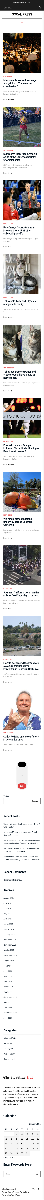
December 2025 (9, 940)
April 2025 (7, 981)
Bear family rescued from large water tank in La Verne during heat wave (21, 849)
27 (6, 1153)
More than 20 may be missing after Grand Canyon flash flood (20, 833)
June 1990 (7, 1018)
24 (27, 1148)
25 (32, 1148)
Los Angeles (7, 76)
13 (6, 1143)
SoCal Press (22, 14)
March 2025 (8, 987)
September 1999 (10, 1013)
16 (22, 1143)
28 (11, 1153)
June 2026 (7, 908)
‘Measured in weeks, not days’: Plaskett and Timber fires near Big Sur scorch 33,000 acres (21, 858)
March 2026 (8, 924)
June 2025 (7, 971)
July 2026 (7, 903)
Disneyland (7, 1043)
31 (27, 1153)
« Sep (5, 1157)
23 (22, 1148)
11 (32, 1138)
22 (17, 1148)
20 (6, 1148)
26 (38, 1148)
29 (17, 1153)
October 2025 (8, 950)
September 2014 (10, 997)
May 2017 (7, 992)
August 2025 (8, 961)
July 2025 (7, 966)
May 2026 (7, 914)
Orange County (8, 150)
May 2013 (7, 1002)
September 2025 (10, 955)
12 (38, 1138)
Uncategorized (9, 1059)
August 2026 (8, 898)
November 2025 (9, 945)
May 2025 (7, 976)
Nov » (12, 1157)
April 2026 (7, 919)
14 (11, 1143)
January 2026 (9, 934)
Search (6, 796)
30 (22, 1153)
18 (32, 1143)
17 (27, 1143)
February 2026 (9, 929)
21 (11, 1148)
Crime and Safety (10, 1038)
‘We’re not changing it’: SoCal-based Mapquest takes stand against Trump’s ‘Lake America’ (21, 841)
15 (17, 1143)
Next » (22, 786)
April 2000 (7, 1008)
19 (38, 1143)
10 (27, 1138)
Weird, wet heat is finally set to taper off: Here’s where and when (21, 825)
